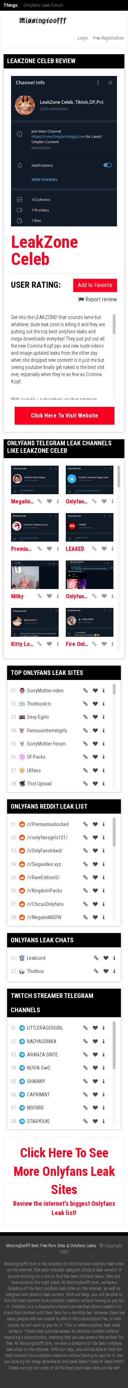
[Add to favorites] (49, 501)
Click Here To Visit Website (64, 415)
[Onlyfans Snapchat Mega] (89, 480)
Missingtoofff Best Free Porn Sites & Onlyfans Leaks (51, 1245)
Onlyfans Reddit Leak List (49, 806)
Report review (100, 299)
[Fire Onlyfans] (89, 622)
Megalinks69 (22, 501)
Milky (17, 596)
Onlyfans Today (77, 596)
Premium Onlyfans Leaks (22, 549)
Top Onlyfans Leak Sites (47, 672)
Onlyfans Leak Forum (43, 5)
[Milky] (35, 574)
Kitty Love (22, 644)
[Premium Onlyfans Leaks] (35, 527)
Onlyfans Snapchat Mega (77, 501)
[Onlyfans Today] (89, 574)
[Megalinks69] (35, 480)
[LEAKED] (89, 527)
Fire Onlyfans (77, 644)
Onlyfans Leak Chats (42, 940)
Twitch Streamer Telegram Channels (52, 1003)
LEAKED (75, 549)
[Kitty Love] (35, 622)
